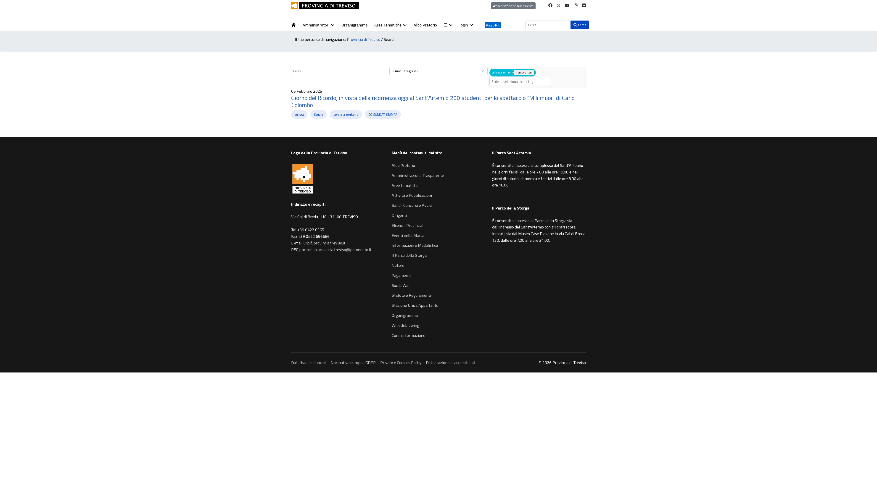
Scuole (318, 114)
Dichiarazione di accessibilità (450, 362)
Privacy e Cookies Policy (400, 362)
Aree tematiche (405, 185)
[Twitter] (558, 5)
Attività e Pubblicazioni (412, 195)
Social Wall (401, 285)
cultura (299, 114)
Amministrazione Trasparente (513, 5)
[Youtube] (567, 5)
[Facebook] (550, 5)
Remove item (524, 72)
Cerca (581, 25)
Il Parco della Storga (409, 255)
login (464, 25)
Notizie (398, 265)
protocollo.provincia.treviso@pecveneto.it (335, 249)
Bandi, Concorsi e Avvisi (412, 205)
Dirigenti (399, 215)
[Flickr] (584, 5)
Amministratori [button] (316, 25)
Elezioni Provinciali (408, 225)
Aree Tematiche (388, 25)
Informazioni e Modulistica (415, 245)
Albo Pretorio (425, 25)
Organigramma (354, 25)
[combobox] (548, 25)
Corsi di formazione (408, 335)
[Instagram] (576, 5)
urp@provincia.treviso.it (324, 243)
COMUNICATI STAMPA (383, 114)
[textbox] (520, 81)
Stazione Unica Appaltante (415, 305)
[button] (452, 25)
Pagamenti (401, 275)
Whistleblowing (405, 325)
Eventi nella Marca (408, 235)
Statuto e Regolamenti (411, 295)
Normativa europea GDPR (353, 362)
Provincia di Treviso (363, 39)
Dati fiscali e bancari (308, 362)
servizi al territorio (345, 114)
